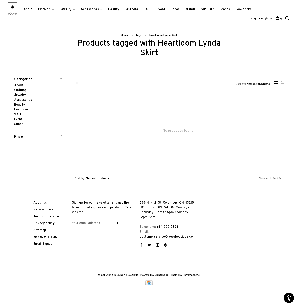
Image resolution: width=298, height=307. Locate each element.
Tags (139, 35)
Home (124, 35)
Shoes (175, 9)
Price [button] (18, 136)
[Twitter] (149, 246)
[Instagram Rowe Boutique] (157, 246)
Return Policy (43, 210)
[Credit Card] (149, 284)
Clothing (44, 9)
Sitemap (39, 230)
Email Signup (43, 244)
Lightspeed (161, 275)
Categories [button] (23, 79)
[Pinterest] (165, 246)
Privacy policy (44, 223)
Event (161, 9)
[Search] (287, 19)
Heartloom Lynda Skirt (163, 35)
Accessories (90, 9)
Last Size (131, 9)
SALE (147, 9)
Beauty (113, 9)
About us (40, 203)
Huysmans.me (191, 275)
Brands (190, 9)
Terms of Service (46, 217)
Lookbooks (243, 9)
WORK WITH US (45, 237)
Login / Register (261, 18)
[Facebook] (141, 246)
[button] (114, 223)
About (28, 9)
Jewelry (65, 9)
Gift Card (207, 9)
